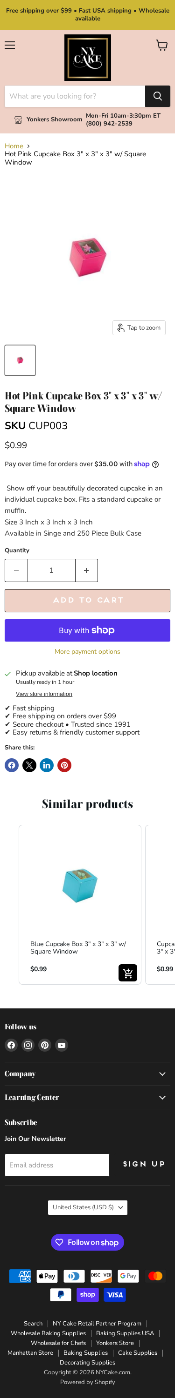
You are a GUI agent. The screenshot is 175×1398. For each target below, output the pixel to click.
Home (14, 146)
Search (33, 1323)
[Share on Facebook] (12, 765)
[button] (9, 905)
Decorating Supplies (87, 1362)
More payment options (87, 652)
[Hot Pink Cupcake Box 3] (20, 360)
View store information (44, 694)
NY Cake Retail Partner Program (97, 1323)
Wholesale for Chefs (58, 1343)
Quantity (17, 550)
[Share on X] (29, 765)
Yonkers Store (115, 1343)
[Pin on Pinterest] (64, 765)
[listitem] (80, 905)
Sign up (143, 1164)
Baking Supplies (85, 1353)
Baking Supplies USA (125, 1333)
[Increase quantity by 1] (87, 570)
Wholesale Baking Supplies (48, 1333)
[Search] (157, 96)
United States (83, 1207)
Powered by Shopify (87, 1382)
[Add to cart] (128, 972)
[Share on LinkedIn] (47, 765)
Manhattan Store (30, 1353)
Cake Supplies (137, 1353)
